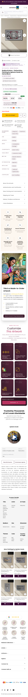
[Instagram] (4, 690)
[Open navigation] (3, 7)
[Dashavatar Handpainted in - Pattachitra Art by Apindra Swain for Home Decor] (20, 560)
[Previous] (3, 35)
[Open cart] (26, 7)
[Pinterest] (10, 690)
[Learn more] (12, 60)
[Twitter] (7, 690)
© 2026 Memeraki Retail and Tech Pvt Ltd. (11, 694)
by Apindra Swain (6, 76)
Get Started (13, 402)
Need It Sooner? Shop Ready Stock (14, 316)
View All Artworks (7, 462)
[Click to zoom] (24, 20)
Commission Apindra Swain (20, 462)
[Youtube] (13, 690)
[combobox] (14, 12)
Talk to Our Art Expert (10, 115)
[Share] (24, 115)
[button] (14, 64)
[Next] (24, 35)
